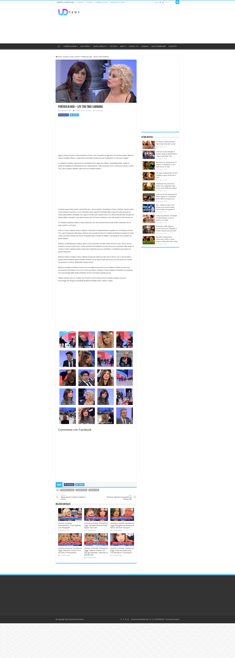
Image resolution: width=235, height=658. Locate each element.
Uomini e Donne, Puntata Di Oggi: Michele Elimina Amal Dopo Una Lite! (96, 525)
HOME (59, 46)
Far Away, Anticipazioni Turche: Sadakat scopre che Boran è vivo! (167, 175)
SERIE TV (123, 46)
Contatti (89, 2)
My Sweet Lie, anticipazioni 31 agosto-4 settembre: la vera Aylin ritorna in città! (166, 164)
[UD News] (69, 12)
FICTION (113, 46)
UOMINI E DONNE (70, 46)
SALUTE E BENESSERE (158, 46)
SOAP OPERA (84, 46)
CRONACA (145, 46)
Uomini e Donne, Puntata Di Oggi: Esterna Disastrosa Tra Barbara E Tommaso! (122, 550)
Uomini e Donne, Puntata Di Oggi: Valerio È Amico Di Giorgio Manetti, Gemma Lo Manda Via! (96, 551)
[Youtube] (163, 2)
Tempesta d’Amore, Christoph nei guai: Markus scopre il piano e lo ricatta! (166, 218)
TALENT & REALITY (99, 46)
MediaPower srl (145, 619)
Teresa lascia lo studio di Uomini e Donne (73, 497)
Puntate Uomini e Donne (71, 57)
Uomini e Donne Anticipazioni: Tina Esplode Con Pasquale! (69, 525)
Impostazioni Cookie (117, 2)
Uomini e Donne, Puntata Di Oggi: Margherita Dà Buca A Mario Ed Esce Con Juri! (122, 525)
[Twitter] (160, 2)
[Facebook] (158, 2)
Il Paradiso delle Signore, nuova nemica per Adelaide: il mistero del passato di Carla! (166, 228)
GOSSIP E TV (133, 46)
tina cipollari (81, 490)
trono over (94, 490)
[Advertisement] (132, 24)
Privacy (80, 2)
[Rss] (156, 2)
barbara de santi (68, 490)
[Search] (177, 2)
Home (59, 57)
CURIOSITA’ (172, 46)
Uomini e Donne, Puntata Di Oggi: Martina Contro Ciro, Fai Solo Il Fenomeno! (70, 550)
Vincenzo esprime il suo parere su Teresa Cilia (119, 497)
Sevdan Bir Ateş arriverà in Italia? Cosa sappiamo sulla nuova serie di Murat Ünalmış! (166, 186)
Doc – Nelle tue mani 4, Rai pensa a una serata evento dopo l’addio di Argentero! (165, 207)
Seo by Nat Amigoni (172, 619)
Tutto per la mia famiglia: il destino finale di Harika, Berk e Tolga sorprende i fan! (166, 154)
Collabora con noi (101, 2)
